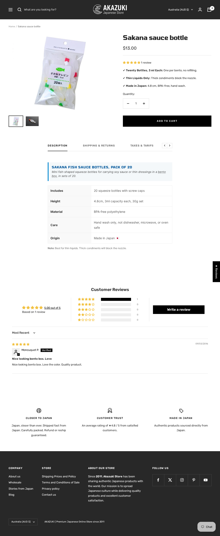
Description (57, 145)
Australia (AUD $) (178, 9)
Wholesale (15, 482)
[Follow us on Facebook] (158, 480)
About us (14, 476)
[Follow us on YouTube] (205, 480)
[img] (20, 344)
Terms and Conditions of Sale (60, 482)
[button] (132, 62)
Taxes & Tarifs (142, 145)
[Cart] (209, 10)
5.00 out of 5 (52, 307)
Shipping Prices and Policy (59, 476)
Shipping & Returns (99, 145)
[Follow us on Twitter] (170, 480)
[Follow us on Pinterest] (194, 480)
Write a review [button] (178, 310)
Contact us (49, 494)
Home (12, 26)
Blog (11, 494)
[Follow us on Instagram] (182, 480)
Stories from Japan (21, 488)
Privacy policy (51, 488)
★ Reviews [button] (216, 272)
